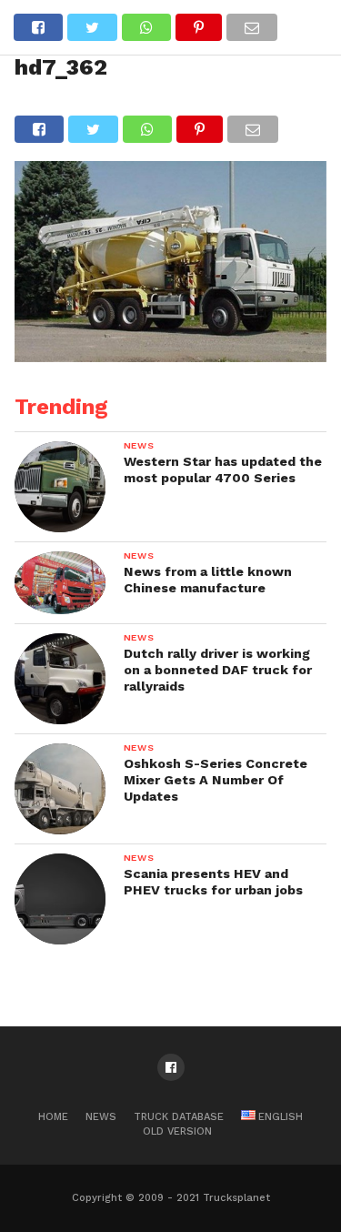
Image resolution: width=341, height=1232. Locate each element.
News (100, 1117)
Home (53, 1117)
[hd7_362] (171, 356)
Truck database (179, 1117)
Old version (177, 1131)
